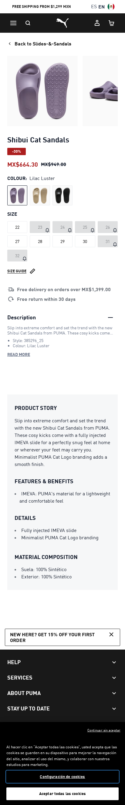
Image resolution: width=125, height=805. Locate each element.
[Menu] (13, 23)
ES (94, 6)
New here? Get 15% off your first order (52, 637)
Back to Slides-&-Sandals (43, 43)
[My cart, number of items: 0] (112, 23)
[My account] (97, 23)
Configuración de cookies (62, 776)
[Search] (28, 23)
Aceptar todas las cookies (62, 793)
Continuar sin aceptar (103, 730)
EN (101, 6)
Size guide (16, 271)
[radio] (17, 195)
